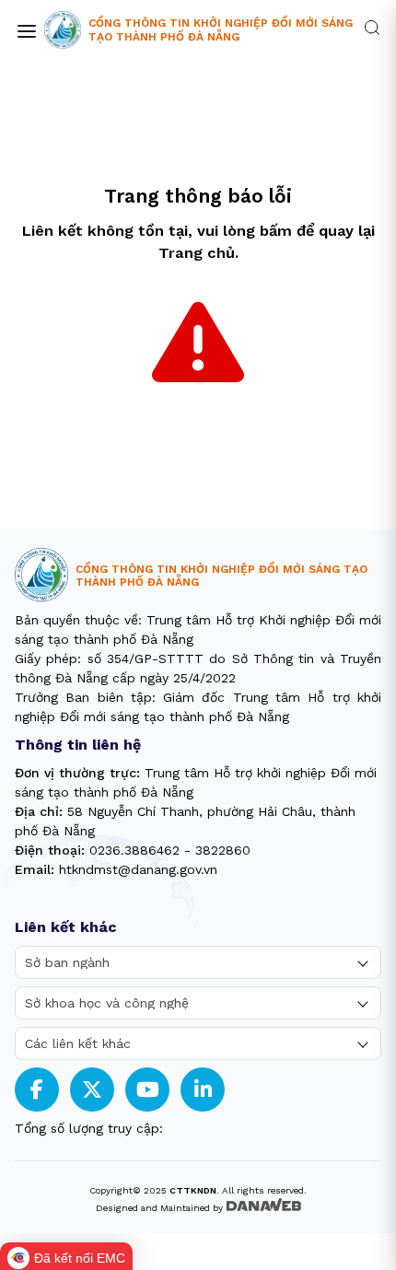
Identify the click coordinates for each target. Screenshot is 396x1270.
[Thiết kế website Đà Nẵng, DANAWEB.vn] (263, 1206)
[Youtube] (147, 1090)
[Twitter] (92, 1090)
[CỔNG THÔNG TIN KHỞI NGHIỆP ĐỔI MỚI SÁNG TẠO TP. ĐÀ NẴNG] (62, 30)
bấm (276, 230)
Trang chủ (196, 253)
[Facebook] (36, 1090)
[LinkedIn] (203, 1090)
